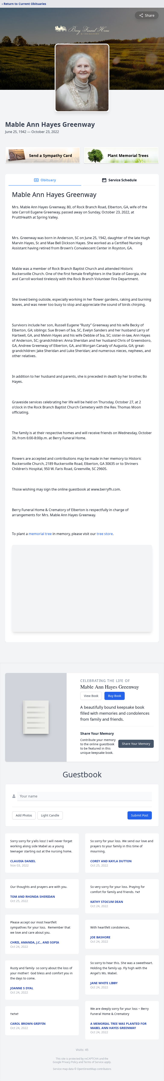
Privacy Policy (70, 1062)
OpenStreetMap (86, 1069)
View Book (91, 696)
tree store (105, 533)
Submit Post (139, 815)
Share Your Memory (136, 744)
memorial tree (40, 533)
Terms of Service (94, 1062)
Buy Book (114, 696)
